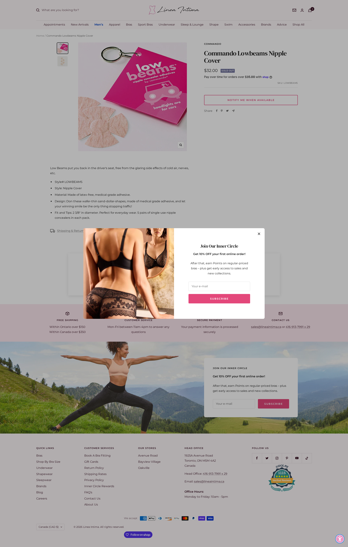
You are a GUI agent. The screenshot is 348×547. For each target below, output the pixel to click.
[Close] (259, 234)
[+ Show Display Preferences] (339, 538)
